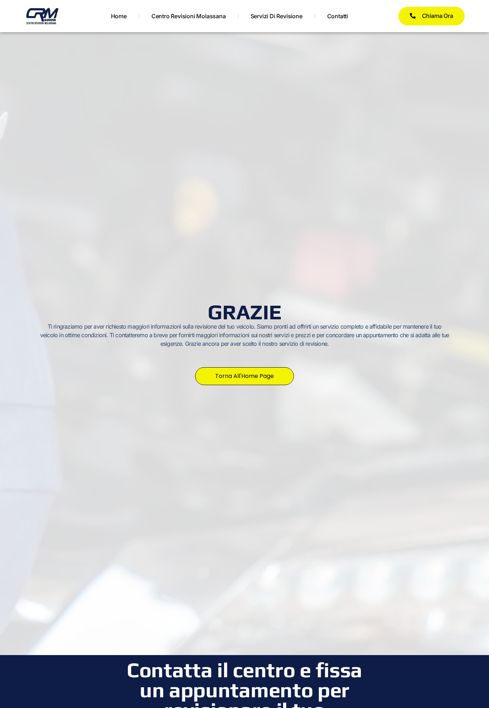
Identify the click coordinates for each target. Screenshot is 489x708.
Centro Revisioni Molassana (188, 16)
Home (119, 16)
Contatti (337, 16)
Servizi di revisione (276, 16)
